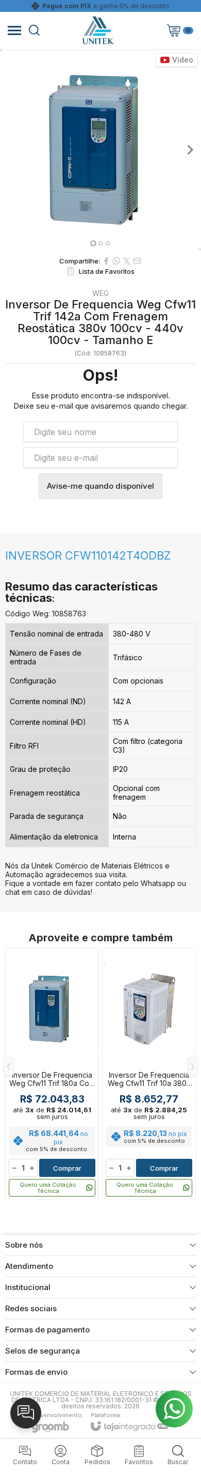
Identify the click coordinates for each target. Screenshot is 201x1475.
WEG (100, 293)
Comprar (67, 1168)
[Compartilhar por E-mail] (137, 261)
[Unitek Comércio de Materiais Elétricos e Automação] (98, 30)
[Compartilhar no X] (126, 261)
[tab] (93, 243)
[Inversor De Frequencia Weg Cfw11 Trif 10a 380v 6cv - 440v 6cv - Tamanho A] (149, 1074)
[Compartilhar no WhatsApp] (116, 261)
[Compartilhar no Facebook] (106, 261)
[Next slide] (189, 150)
